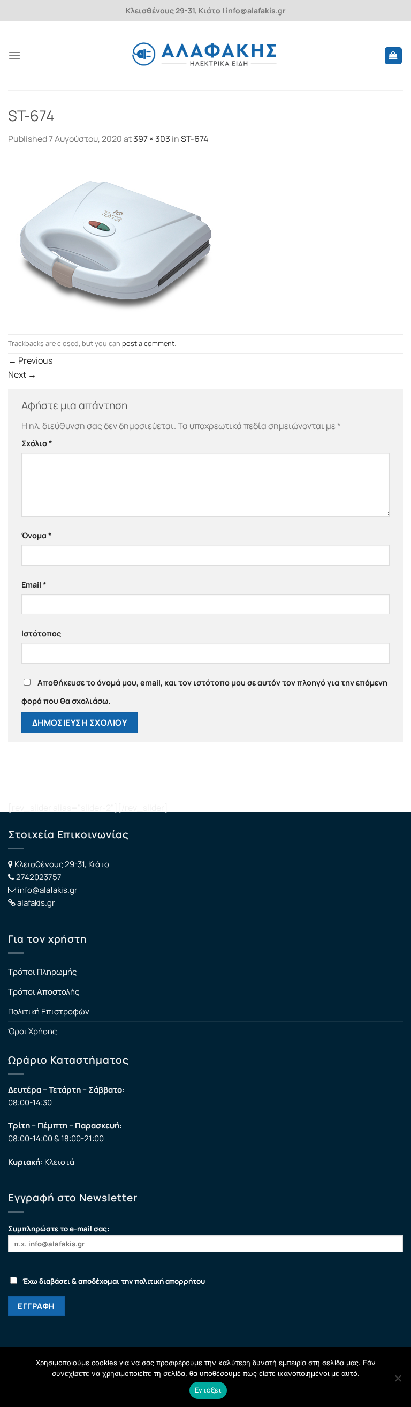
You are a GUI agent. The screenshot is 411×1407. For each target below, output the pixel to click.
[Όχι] (397, 1381)
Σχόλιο (36, 443)
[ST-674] (114, 239)
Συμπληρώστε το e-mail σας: (59, 1228)
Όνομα (36, 535)
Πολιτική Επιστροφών (48, 1011)
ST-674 (194, 139)
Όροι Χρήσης (32, 1031)
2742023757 (39, 877)
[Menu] (14, 55)
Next (22, 374)
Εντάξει (208, 1390)
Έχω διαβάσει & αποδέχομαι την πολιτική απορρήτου (113, 1281)
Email (34, 585)
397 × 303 (151, 139)
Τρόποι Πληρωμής (42, 971)
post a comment (148, 343)
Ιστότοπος (41, 633)
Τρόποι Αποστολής (43, 991)
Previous (30, 360)
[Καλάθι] (393, 56)
